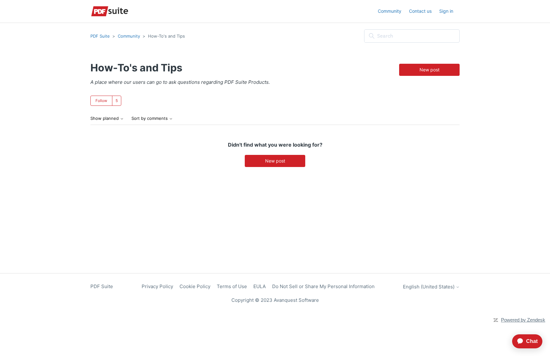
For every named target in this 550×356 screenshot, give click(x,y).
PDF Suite (100, 36)
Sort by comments (150, 118)
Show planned (105, 118)
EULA (259, 286)
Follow (101, 100)
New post (430, 69)
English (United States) (429, 286)
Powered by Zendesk (523, 320)
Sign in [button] (446, 11)
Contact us (420, 11)
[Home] (109, 11)
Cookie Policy (195, 286)
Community (389, 11)
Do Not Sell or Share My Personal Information (323, 286)
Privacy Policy (157, 286)
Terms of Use (232, 286)
